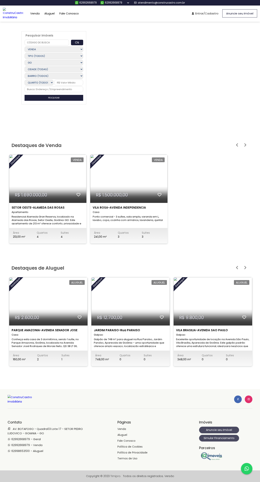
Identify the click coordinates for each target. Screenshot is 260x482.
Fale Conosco (69, 13)
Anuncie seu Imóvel (239, 13)
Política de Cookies (130, 447)
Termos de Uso (127, 458)
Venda (35, 13)
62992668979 (88, 3)
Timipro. (115, 476)
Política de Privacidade (132, 452)
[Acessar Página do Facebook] (238, 399)
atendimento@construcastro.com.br (161, 3)
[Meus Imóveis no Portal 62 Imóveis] (212, 459)
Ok (77, 42)
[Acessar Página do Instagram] (248, 399)
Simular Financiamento (219, 438)
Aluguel (49, 13)
